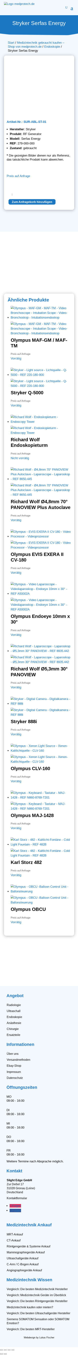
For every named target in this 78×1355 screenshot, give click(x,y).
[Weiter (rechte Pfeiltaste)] (5, 1353)
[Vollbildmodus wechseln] (5, 1349)
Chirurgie (13, 1028)
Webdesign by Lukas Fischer (39, 1337)
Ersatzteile (13, 1034)
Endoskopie (52, 46)
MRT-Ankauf (15, 1234)
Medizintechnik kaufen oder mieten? (30, 1307)
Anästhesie (14, 1022)
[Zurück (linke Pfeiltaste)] (1, 1353)
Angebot (15, 995)
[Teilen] (9, 1349)
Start (11, 42)
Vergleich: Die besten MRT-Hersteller (31, 1329)
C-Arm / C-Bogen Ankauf (22, 1264)
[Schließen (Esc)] (12, 1349)
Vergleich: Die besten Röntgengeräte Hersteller (37, 1301)
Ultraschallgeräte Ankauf (22, 1258)
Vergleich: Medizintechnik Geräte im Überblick (36, 1295)
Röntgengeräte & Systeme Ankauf (28, 1246)
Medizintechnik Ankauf (29, 1225)
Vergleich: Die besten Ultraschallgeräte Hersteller (38, 1313)
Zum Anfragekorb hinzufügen (32, 201)
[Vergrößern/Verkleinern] (1, 1349)
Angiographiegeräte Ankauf (24, 1270)
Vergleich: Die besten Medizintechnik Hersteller (37, 1289)
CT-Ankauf (13, 1240)
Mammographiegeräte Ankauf (26, 1252)
